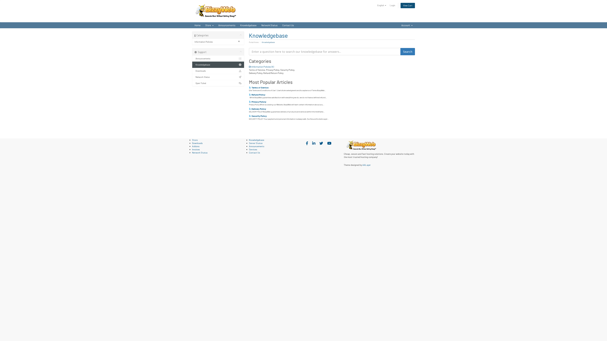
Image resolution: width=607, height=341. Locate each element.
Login (392, 5)
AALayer (366, 165)
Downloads (200, 70)
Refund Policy (258, 94)
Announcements (226, 25)
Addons (195, 146)
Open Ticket (200, 83)
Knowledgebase (248, 25)
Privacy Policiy (258, 102)
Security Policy (259, 116)
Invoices (196, 149)
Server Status (256, 143)
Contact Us (288, 25)
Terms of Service (259, 87)
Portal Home (254, 42)
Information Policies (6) (262, 66)
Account (406, 25)
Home (197, 25)
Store (208, 25)
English (381, 5)
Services (253, 149)
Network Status (269, 25)
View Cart (407, 5)
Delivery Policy (258, 109)
